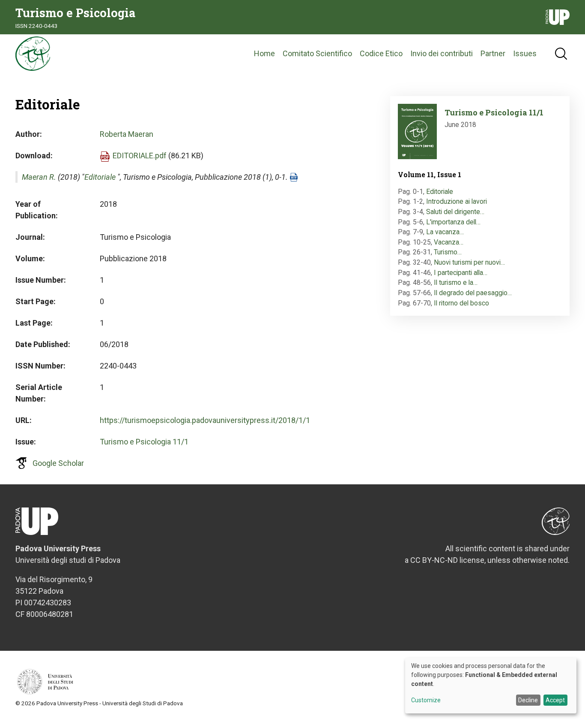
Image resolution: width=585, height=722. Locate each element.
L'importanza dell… (453, 222)
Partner (493, 53)
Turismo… (448, 252)
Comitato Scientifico (317, 53)
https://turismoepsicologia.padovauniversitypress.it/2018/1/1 (205, 420)
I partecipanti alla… (460, 273)
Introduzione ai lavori (456, 201)
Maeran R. (39, 176)
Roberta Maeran (126, 134)
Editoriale (100, 176)
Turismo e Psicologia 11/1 (144, 441)
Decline (528, 700)
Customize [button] (426, 700)
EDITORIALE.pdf (140, 155)
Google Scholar (58, 463)
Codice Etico (381, 53)
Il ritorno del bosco (461, 303)
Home (264, 53)
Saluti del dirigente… (455, 212)
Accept (555, 700)
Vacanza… (448, 242)
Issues (525, 53)
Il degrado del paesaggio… (473, 293)
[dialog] (490, 685)
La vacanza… (445, 232)
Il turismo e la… (456, 282)
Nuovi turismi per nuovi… (469, 262)
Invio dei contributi (441, 53)
